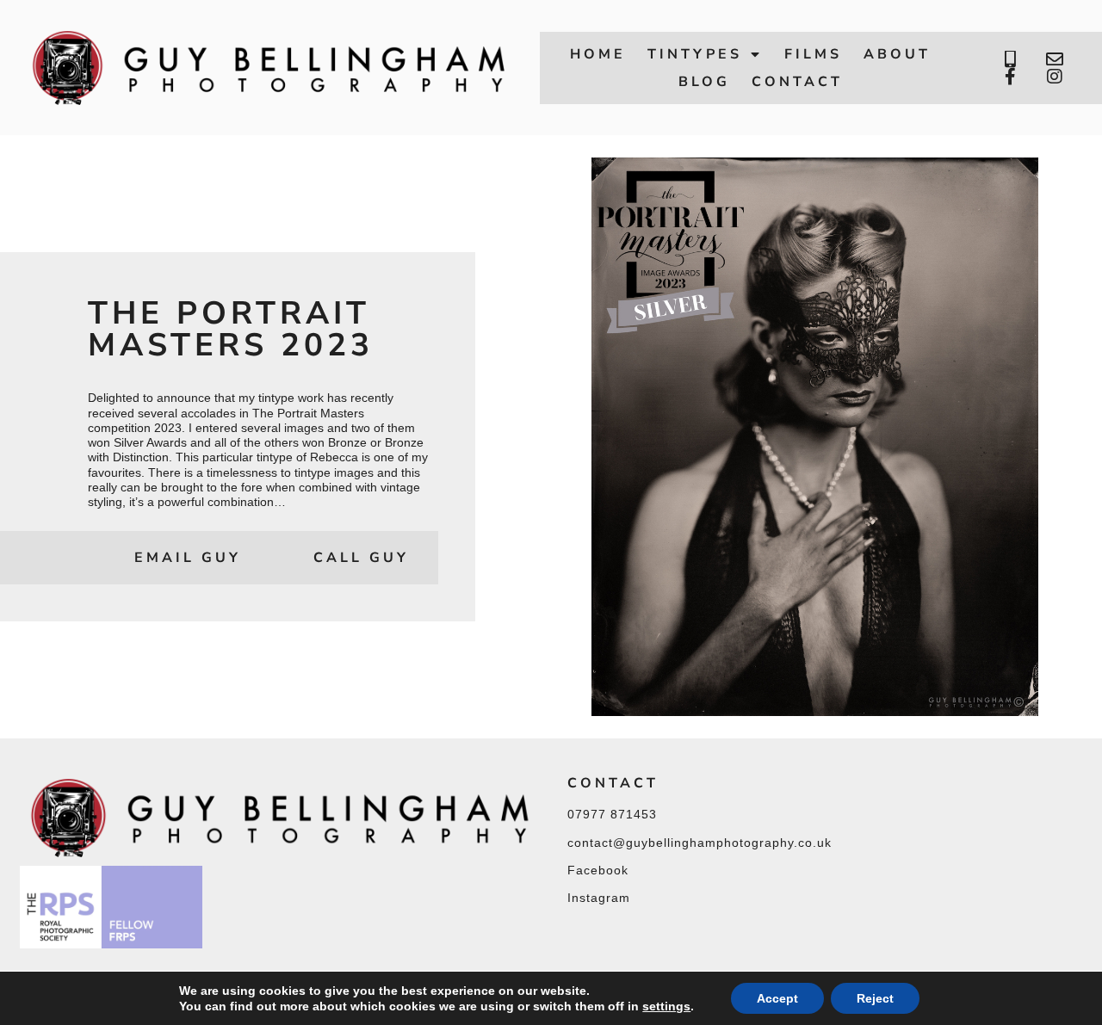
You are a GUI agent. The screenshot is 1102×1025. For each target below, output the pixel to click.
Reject (875, 998)
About (897, 54)
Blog (704, 81)
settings (666, 1006)
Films (813, 54)
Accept (777, 998)
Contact (797, 81)
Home (598, 54)
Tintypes (694, 54)
